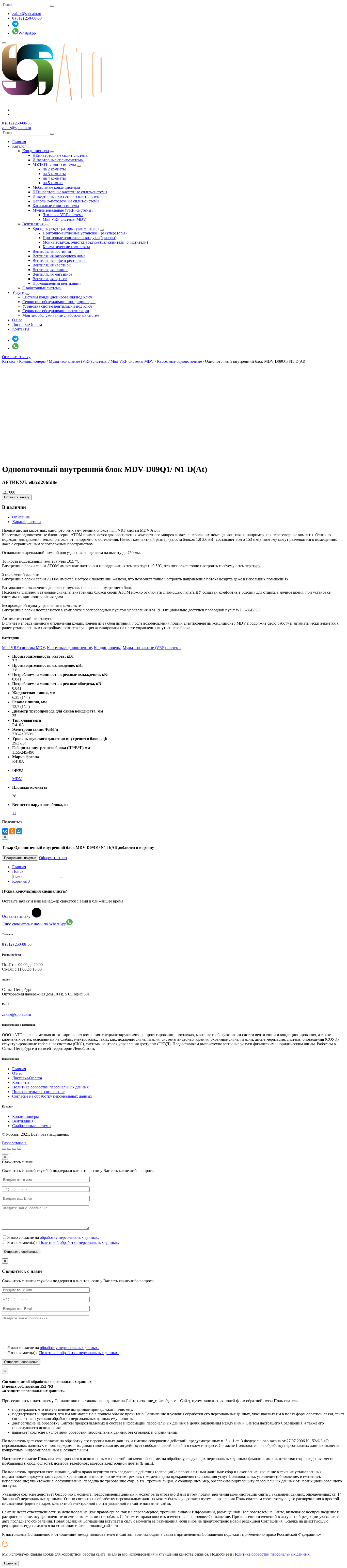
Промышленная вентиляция (57, 283)
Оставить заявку (16, 357)
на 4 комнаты (54, 178)
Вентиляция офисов (50, 279)
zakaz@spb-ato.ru (26, 13)
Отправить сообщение (21, 1252)
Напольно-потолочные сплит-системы (66, 201)
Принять (10, 1563)
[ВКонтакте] (5, 831)
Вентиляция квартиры (52, 265)
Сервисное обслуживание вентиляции (55, 311)
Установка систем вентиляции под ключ (57, 306)
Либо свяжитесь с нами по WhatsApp (34, 924)
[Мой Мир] (19, 831)
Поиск (17, 871)
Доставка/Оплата (27, 324)
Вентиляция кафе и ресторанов (60, 260)
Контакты (20, 329)
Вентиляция (32, 224)
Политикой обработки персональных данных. (79, 1242)
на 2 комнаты (54, 169)
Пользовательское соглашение (38, 1091)
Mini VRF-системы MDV (64, 219)
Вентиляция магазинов (53, 274)
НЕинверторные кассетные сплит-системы (70, 192)
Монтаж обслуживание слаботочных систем (60, 315)
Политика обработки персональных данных (50, 1087)
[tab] (178, 517)
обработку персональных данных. (69, 1237)
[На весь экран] (14, 1149)
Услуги (18, 292)
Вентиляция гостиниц (52, 251)
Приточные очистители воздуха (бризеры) (79, 237)
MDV (17, 779)
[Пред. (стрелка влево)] (4, 1153)
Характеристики (26, 521)
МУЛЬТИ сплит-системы (54, 164)
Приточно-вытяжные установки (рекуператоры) (85, 233)
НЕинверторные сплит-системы (60, 155)
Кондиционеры (35, 151)
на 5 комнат (53, 183)
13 (14, 813)
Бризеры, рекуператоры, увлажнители (66, 228)
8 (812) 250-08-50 (27, 18)
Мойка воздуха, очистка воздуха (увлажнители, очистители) (95, 242)
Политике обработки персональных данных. (272, 1554)
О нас (17, 320)
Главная (19, 141)
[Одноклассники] (12, 831)
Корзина (21, 881)
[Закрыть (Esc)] (4, 1149)
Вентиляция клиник (50, 269)
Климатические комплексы (66, 247)
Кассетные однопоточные (179, 361)
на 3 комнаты (54, 173)
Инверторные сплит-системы (58, 160)
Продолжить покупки (20, 858)
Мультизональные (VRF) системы (62, 210)
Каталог (19, 146)
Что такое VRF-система (63, 215)
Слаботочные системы (41, 288)
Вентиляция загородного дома (59, 256)
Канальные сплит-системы (56, 205)
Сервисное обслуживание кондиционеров (59, 301)
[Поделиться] (9, 1149)
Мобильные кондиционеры (56, 187)
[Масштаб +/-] (19, 1149)
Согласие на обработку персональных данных (52, 1096)
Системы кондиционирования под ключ (57, 297)
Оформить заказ (53, 858)
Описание (21, 517)
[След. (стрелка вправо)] (9, 1153)
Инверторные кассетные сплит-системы (67, 196)
